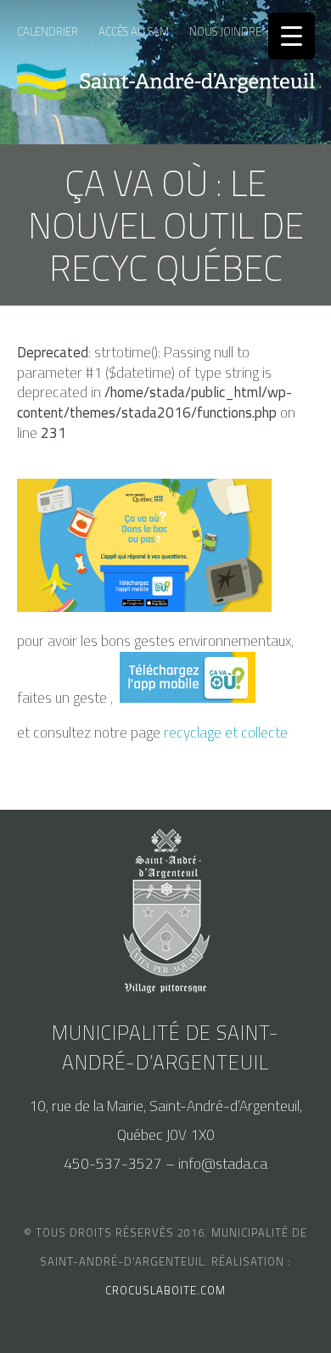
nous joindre (225, 31)
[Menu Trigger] (291, 36)
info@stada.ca (222, 1164)
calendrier (47, 31)
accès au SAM (133, 31)
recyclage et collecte (226, 732)
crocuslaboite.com (165, 1290)
